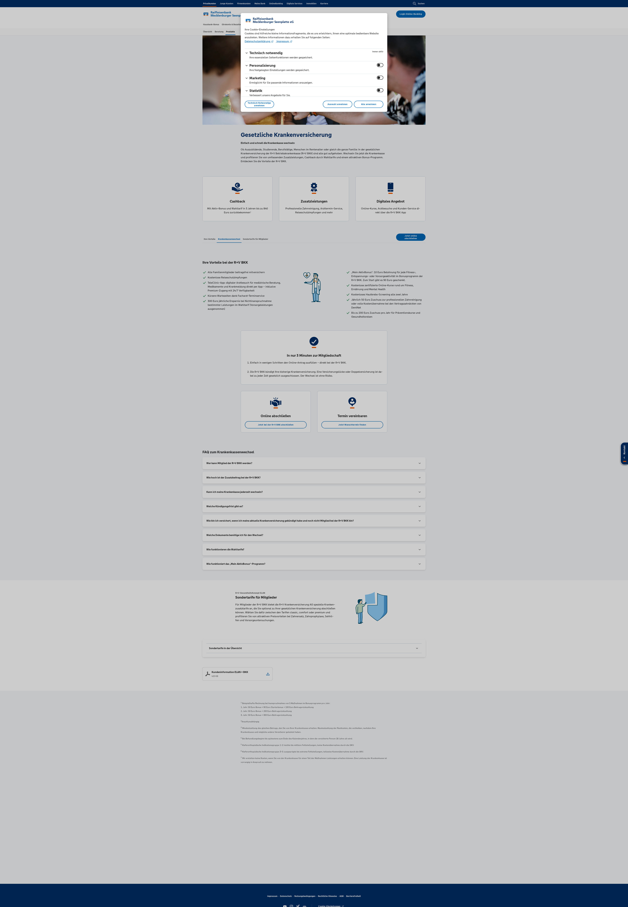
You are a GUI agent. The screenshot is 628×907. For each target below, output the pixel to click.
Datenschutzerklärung (258, 41)
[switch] (380, 65)
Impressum (283, 41)
